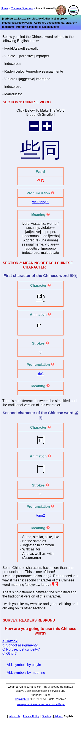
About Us (14, 716)
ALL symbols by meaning (26, 672)
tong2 (44, 202)
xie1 (36, 202)
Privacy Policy (31, 716)
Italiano (58, 716)
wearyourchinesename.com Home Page (41, 704)
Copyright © (22, 699)
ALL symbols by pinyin (24, 665)
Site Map (47, 716)
